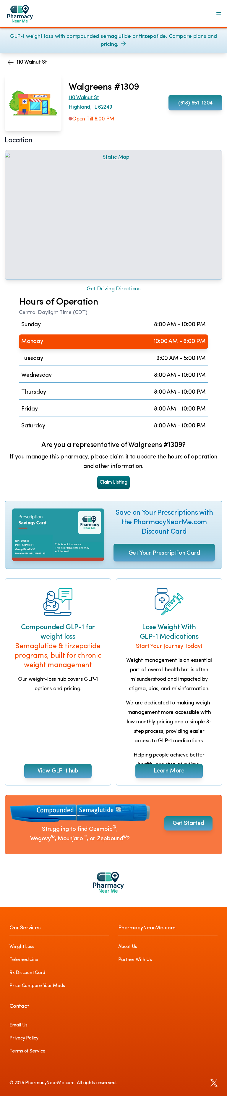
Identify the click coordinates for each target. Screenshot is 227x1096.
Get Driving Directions (113, 289)
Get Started (188, 823)
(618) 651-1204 (195, 103)
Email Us (18, 1025)
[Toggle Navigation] (219, 14)
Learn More (169, 771)
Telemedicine (23, 959)
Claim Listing (113, 482)
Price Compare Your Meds (37, 986)
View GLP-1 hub (58, 771)
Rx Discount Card (27, 973)
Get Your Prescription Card (164, 553)
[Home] (24, 16)
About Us (127, 946)
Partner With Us (135, 959)
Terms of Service (27, 1051)
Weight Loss (21, 946)
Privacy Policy (23, 1038)
